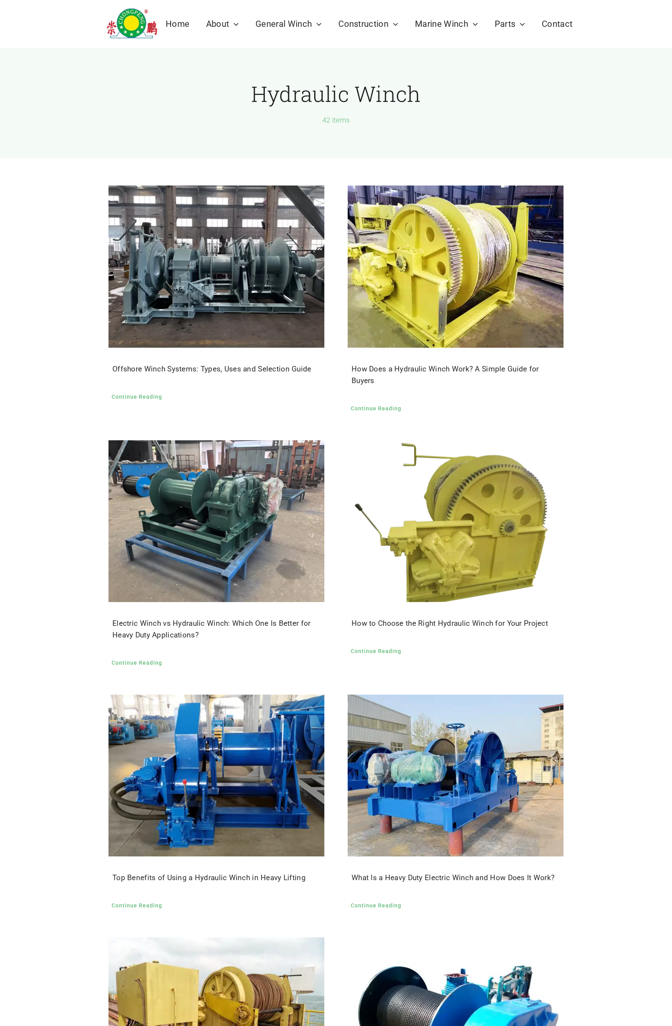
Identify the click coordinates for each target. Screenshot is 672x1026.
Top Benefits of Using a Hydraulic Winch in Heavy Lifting (209, 877)
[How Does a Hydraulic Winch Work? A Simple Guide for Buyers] (456, 266)
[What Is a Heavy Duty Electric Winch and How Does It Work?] (456, 775)
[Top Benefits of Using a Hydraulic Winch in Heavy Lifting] (216, 775)
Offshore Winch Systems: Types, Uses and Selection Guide (212, 368)
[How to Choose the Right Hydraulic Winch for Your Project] (456, 521)
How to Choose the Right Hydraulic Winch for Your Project (450, 623)
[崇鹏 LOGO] (132, 7)
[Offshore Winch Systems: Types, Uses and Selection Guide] (216, 266)
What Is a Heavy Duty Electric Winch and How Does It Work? (453, 877)
